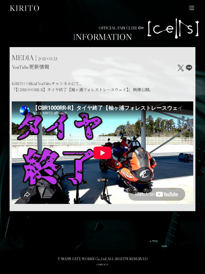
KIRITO (25, 8)
